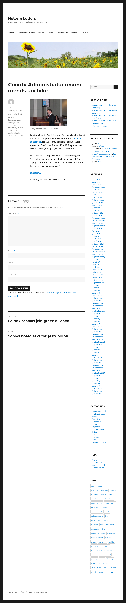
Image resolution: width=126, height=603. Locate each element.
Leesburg (95, 529)
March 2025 (97, 185)
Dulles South (110, 503)
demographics (14, 123)
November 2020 (98, 221)
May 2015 (96, 383)
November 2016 (98, 337)
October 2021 (97, 205)
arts (92, 486)
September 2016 (98, 342)
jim (9, 107)
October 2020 (97, 223)
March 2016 (97, 358)
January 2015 (97, 394)
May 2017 (96, 321)
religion (94, 555)
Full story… (35, 173)
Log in (94, 460)
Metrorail (108, 538)
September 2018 (98, 283)
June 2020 (96, 234)
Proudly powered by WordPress (34, 592)
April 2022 (96, 195)
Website (12, 275)
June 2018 (96, 288)
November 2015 (98, 368)
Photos (74, 33)
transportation (18, 135)
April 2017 (96, 324)
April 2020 (96, 239)
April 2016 (96, 355)
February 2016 (98, 360)
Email (12, 263)
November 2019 (98, 252)
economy (12, 125)
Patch (41, 33)
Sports (95, 440)
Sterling (110, 559)
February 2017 (97, 329)
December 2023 (98, 187)
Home (11, 33)
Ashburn (100, 486)
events (107, 512)
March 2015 (97, 388)
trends (93, 572)
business (94, 495)
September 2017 (98, 311)
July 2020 (96, 231)
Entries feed (97, 463)
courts (111, 495)
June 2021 (96, 208)
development (96, 499)
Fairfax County (97, 516)
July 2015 (95, 378)
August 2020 (97, 228)
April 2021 (96, 210)
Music (50, 33)
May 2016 (96, 352)
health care (95, 520)
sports (102, 559)
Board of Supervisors (99, 490)
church (103, 495)
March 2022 (97, 197)
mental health (97, 538)
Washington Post (26, 33)
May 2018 (96, 290)
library (103, 529)
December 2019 (98, 249)
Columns (95, 417)
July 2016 (96, 347)
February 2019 (98, 272)
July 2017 (95, 316)
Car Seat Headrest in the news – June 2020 (104, 156)
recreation (108, 550)
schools (16, 133)
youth (112, 572)
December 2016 (98, 334)
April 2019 (96, 267)
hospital (94, 525)
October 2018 (97, 280)
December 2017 (98, 303)
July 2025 (96, 179)
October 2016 (97, 339)
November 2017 (98, 306)
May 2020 (96, 236)
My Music (96, 427)
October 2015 (97, 370)
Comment (13, 214)
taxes (10, 135)
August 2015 (97, 376)
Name (11, 251)
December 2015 (98, 365)
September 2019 (98, 257)
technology (102, 563)
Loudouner (96, 422)
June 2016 (96, 350)
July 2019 (96, 259)
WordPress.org (98, 468)
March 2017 (97, 327)
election (105, 507)
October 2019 (97, 254)
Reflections (62, 33)
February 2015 (97, 391)
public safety (96, 550)
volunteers (103, 572)
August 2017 (97, 314)
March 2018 (97, 296)
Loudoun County (98, 533)
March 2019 (97, 270)
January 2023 (97, 192)
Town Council (96, 568)
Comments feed (98, 465)
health (108, 516)
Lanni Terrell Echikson (101, 154)
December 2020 (98, 218)
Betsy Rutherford (99, 411)
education (12, 128)
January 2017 (97, 332)
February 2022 (98, 200)
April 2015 (96, 386)
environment (96, 512)
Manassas (111, 533)
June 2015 (96, 381)
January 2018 (97, 301)
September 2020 (98, 226)
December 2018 (98, 275)
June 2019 (96, 262)
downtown (109, 499)
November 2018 (98, 277)
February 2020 (98, 244)
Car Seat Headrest (99, 414)
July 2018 (95, 285)
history (105, 520)
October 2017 (97, 308)
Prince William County (100, 546)
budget (21, 120)
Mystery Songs (98, 429)
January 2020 (97, 247)
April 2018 (96, 293)
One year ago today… (100, 126)
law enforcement (107, 525)
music (93, 542)
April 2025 (96, 182)
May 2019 (96, 265)
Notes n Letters (22, 18)
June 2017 (96, 319)
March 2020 (97, 241)
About (85, 33)
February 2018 (97, 298)
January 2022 (97, 203)
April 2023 (96, 190)
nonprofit (102, 542)
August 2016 (97, 345)
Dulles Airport (96, 503)
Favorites (96, 419)
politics (111, 542)
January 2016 (97, 363)
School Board (105, 555)
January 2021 (97, 216)
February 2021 (97, 213)
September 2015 (98, 373)
